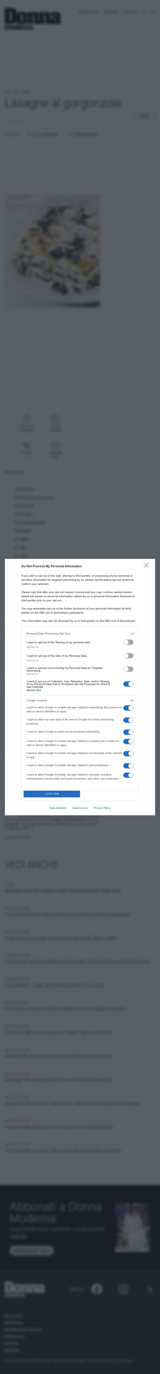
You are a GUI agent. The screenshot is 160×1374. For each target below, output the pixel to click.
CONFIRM (52, 793)
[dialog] (80, 687)
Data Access (80, 807)
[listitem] (80, 634)
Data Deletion (58, 807)
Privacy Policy (102, 807)
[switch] (128, 642)
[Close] (147, 566)
